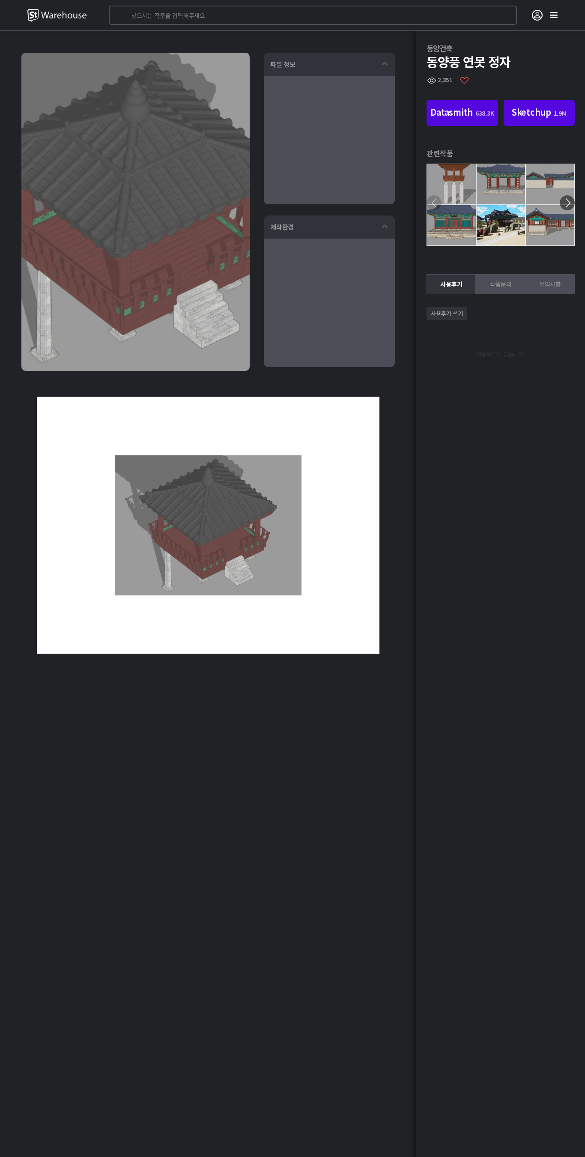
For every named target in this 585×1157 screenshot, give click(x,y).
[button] (567, 202)
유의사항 (550, 284)
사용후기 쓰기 (447, 313)
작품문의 (501, 284)
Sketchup (539, 112)
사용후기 (451, 284)
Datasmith (462, 112)
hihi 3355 (451, 211)
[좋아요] (464, 80)
